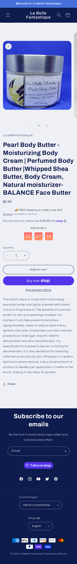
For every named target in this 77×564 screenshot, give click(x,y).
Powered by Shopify (55, 554)
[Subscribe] (65, 451)
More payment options (38, 290)
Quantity (8, 247)
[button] (8, 15)
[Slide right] (47, 126)
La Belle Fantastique (32, 554)
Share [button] (11, 384)
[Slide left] (30, 126)
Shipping (7, 214)
